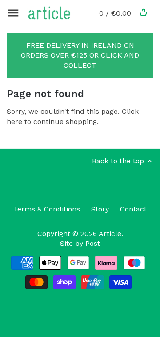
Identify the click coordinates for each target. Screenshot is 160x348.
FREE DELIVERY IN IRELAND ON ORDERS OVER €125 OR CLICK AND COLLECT (80, 55)
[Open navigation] (13, 13)
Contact (133, 209)
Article (110, 233)
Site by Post (80, 243)
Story (100, 209)
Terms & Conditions (46, 209)
